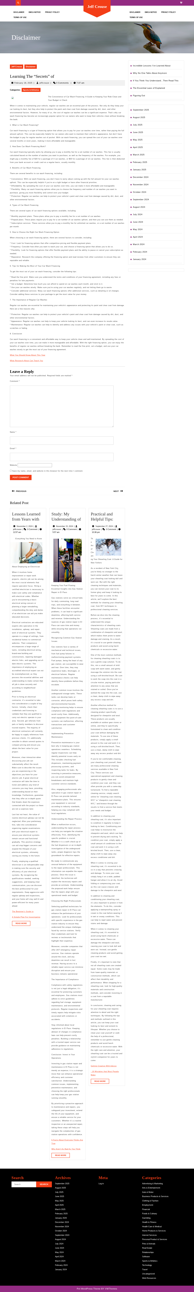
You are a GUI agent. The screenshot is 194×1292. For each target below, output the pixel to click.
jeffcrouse (44, 83)
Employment (147, 1205)
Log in (101, 1183)
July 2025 (137, 125)
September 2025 (141, 110)
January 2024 (139, 259)
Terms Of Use (20, 17)
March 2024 (139, 244)
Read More (23, 924)
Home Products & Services (154, 1231)
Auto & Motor (147, 1192)
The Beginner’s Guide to (23, 912)
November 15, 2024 (64, 526)
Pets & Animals (148, 1244)
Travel (144, 1269)
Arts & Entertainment (151, 1188)
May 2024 (138, 229)
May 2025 (138, 140)
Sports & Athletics (31, 90)
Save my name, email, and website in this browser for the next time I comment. (47, 471)
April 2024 (138, 237)
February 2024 (140, 252)
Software (146, 1256)
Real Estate (147, 1248)
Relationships (148, 1252)
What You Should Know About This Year (27, 355)
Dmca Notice (35, 12)
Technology (147, 1265)
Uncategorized (148, 1274)
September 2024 (141, 199)
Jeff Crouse (97, 6)
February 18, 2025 (23, 83)
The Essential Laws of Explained (149, 88)
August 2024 (139, 207)
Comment (15, 381)
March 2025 (139, 155)
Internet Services (149, 1235)
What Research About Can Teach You (26, 361)
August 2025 (139, 117)
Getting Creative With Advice (104, 1066)
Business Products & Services (155, 1196)
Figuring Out (139, 95)
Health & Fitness (149, 1222)
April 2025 (138, 147)
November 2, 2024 (25, 526)
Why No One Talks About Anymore (150, 73)
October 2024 (139, 192)
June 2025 (138, 132)
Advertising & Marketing (152, 1183)
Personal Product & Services (154, 1239)
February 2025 (140, 162)
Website (13, 465)
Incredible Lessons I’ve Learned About (152, 66)
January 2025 (139, 169)
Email (13, 448)
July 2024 (137, 214)
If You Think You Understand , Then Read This (156, 80)
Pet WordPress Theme (89, 1289)
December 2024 (140, 177)
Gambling (146, 1218)
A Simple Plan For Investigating (26, 917)
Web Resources (149, 1278)
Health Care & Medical (152, 1226)
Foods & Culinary (149, 1213)
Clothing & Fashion (150, 1201)
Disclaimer (18, 12)
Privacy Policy (52, 12)
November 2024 (140, 184)
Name (13, 432)
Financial (146, 1209)
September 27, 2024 (104, 526)
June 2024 (138, 222)
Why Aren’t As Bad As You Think (66, 1149)
